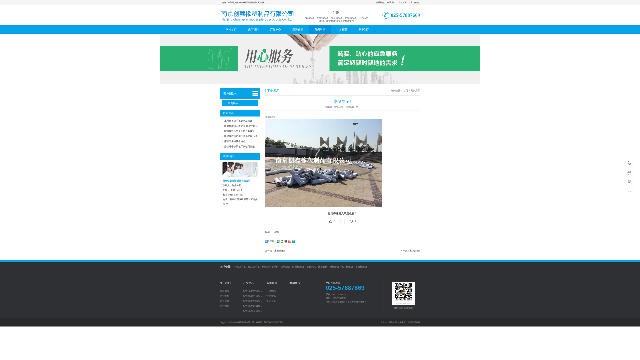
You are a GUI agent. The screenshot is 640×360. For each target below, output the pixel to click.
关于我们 (253, 29)
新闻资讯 (297, 29)
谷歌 (416, 2)
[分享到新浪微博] (289, 241)
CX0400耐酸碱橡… (253, 306)
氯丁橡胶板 (347, 267)
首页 (405, 90)
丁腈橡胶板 (361, 267)
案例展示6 (279, 251)
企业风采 (224, 306)
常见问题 (271, 301)
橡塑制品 (285, 267)
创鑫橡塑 (393, 322)
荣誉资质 (224, 301)
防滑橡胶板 (298, 267)
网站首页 (231, 29)
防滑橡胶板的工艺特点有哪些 (239, 131)
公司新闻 (271, 291)
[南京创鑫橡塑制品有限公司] (257, 21)
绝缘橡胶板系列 (270, 267)
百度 (410, 2)
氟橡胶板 (334, 267)
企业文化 (224, 296)
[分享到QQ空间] (278, 241)
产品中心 (275, 29)
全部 (276, 232)
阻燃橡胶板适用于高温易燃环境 (240, 136)
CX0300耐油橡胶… (253, 301)
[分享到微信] (282, 241)
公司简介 (224, 291)
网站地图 (402, 2)
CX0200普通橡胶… (253, 296)
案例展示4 (415, 251)
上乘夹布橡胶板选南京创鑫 (238, 121)
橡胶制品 (311, 267)
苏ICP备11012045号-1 (273, 322)
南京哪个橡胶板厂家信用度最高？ (241, 146)
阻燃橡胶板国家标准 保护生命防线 (242, 126)
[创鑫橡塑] (401, 322)
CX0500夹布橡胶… (253, 311)
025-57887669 (629, 163)
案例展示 (319, 29)
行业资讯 (271, 296)
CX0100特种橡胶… (253, 291)
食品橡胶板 (254, 267)
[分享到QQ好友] (285, 241)
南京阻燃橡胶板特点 (234, 141)
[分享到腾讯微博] (293, 241)
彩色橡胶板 (240, 267)
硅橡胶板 (322, 267)
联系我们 (380, 2)
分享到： (272, 241)
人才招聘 (342, 29)
